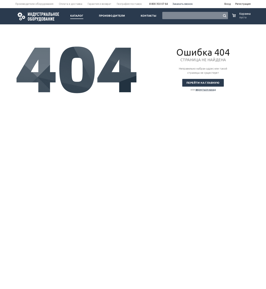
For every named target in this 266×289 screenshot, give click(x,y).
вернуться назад (206, 89)
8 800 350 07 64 (158, 3)
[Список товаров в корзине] (242, 17)
